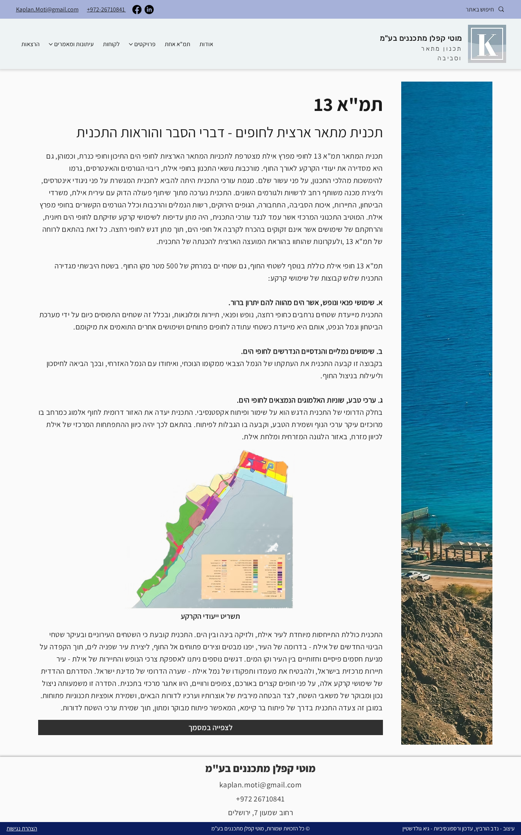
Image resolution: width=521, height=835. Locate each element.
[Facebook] (137, 9)
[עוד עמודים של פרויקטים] (131, 44)
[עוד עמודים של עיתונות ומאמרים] (51, 44)
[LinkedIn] (149, 9)
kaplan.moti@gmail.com (260, 785)
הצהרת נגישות (21, 828)
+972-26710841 (106, 9)
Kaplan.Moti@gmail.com (47, 9)
